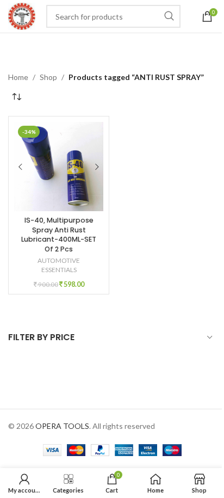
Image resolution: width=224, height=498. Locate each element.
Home (18, 77)
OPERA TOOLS (62, 426)
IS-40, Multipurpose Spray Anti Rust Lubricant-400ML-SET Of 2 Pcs (58, 235)
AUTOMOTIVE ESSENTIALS (59, 265)
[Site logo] (21, 15)
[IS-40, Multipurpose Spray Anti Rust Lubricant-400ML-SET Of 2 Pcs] (58, 166)
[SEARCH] (169, 16)
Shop (48, 77)
